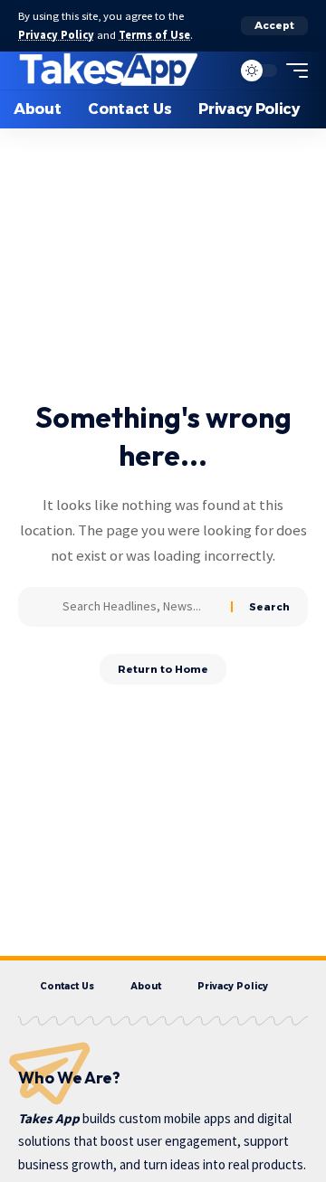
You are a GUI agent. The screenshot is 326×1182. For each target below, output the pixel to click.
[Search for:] (140, 607)
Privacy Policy (56, 35)
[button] (274, 25)
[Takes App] (109, 70)
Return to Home (163, 669)
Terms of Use (154, 35)
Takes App (49, 1118)
